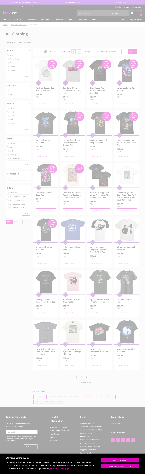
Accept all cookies (120, 460)
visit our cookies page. (60, 468)
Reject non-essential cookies (120, 466)
